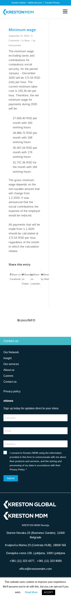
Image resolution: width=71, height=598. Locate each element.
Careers (8, 375)
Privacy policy (12, 391)
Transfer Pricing (52, 3)
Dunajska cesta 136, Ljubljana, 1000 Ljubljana (35, 553)
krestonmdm (15, 45)
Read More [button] (31, 592)
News (27, 40)
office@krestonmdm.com (35, 568)
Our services (11, 364)
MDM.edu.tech (35, 3)
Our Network (11, 352)
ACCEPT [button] (48, 592)
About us (8, 369)
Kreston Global (19, 3)
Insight (7, 358)
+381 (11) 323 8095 (49, 561)
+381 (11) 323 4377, (23, 561)
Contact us (10, 341)
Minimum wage (22, 29)
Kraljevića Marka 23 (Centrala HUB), (35, 545)
